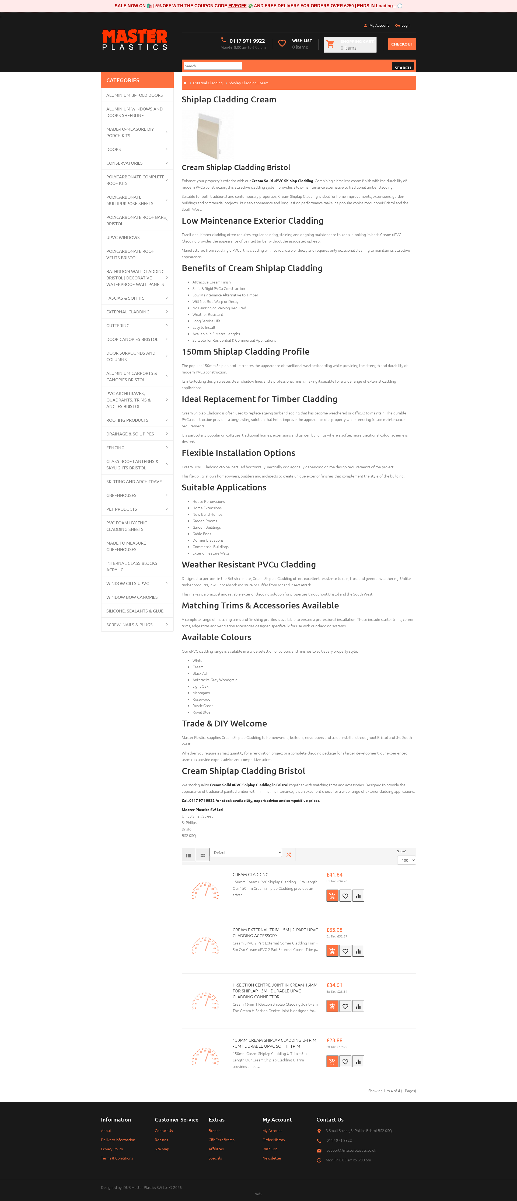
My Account (379, 25)
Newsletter (272, 1158)
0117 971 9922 (247, 40)
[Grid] (202, 854)
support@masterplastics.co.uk (351, 1150)
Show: (401, 851)
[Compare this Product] (358, 895)
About (106, 1130)
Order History (274, 1139)
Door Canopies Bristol (132, 339)
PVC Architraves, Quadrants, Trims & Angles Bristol (128, 399)
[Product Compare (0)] (289, 854)
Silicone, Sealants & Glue (134, 610)
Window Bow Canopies (132, 597)
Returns (161, 1139)
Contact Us (164, 1130)
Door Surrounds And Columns (130, 356)
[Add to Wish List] (345, 895)
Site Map (162, 1148)
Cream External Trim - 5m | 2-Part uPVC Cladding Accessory (275, 932)
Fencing (115, 447)
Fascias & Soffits (125, 297)
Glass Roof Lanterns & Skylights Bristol (132, 464)
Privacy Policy (112, 1148)
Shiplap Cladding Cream (248, 82)
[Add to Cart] (332, 895)
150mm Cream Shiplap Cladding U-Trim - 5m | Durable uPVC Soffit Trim (274, 1043)
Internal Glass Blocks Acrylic (131, 566)
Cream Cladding (250, 874)
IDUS (127, 1187)
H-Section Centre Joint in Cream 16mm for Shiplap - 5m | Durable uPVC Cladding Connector (275, 990)
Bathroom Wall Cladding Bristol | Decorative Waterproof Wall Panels (135, 277)
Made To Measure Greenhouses (126, 546)
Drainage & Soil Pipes (130, 433)
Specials (215, 1158)
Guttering (118, 325)
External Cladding (127, 311)
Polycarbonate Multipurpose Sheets (129, 200)
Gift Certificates (222, 1139)
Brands (214, 1130)
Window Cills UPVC (127, 583)
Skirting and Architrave (134, 481)
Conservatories (124, 162)
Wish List (270, 1148)
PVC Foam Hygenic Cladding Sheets (126, 526)
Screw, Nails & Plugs (129, 624)
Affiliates (216, 1148)
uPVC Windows (123, 237)
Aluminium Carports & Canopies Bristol (131, 376)
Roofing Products (127, 420)
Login (406, 25)
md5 (258, 1193)
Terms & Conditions (117, 1158)
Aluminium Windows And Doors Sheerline (134, 112)
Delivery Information (118, 1139)
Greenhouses (121, 495)
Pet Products (121, 508)
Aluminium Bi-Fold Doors (134, 95)
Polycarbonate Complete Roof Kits (135, 180)
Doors (113, 149)
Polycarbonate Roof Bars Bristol (136, 220)
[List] (188, 854)
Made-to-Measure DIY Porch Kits (130, 132)
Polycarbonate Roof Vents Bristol (130, 254)
